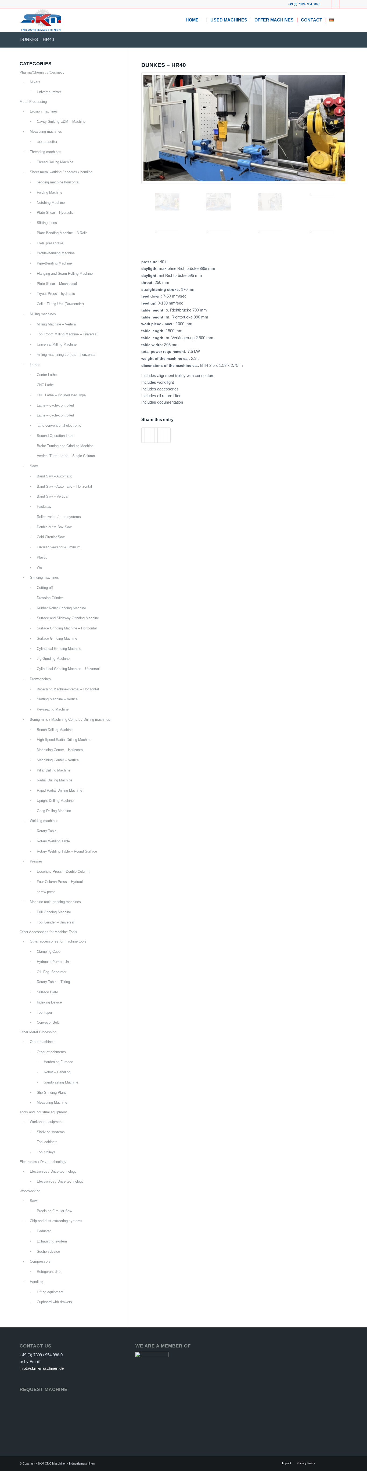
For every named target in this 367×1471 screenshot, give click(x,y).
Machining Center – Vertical (58, 760)
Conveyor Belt (48, 1022)
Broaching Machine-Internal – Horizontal (68, 689)
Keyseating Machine (53, 709)
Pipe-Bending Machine (54, 263)
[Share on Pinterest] (152, 435)
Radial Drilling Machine (54, 780)
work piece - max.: (158, 324)
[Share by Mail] (168, 435)
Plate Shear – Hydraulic (55, 213)
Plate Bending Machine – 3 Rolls (62, 233)
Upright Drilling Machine (55, 801)
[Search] (342, 20)
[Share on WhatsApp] (149, 435)
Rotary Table (46, 831)
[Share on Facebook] (143, 435)
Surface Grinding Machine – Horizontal (67, 628)
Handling (36, 1282)
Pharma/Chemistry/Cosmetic (42, 72)
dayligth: (150, 269)
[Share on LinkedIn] (155, 435)
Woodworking (30, 1191)
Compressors (40, 1261)
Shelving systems (51, 1132)
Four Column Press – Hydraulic (61, 882)
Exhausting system (52, 1241)
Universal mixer (49, 92)
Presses (36, 861)
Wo (39, 568)
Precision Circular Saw (54, 1211)
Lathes (35, 365)
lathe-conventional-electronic (59, 425)
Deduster (44, 1231)
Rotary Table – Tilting (53, 982)
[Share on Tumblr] (159, 435)
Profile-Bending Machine (56, 253)
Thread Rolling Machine (55, 162)
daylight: (150, 276)
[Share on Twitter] (146, 435)
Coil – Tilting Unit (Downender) (60, 304)
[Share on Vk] (162, 435)
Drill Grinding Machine (54, 912)
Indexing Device (49, 1002)
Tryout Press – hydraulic (56, 294)
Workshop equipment (46, 1122)
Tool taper (44, 1012)
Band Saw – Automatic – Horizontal (64, 486)
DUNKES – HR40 (37, 39)
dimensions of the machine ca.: (170, 366)
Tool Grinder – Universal (55, 922)
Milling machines (43, 314)
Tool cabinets (47, 1142)
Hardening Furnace (58, 1062)
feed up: (149, 303)
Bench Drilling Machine (55, 730)
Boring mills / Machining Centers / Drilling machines (70, 720)
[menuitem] (194, 20)
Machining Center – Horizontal (60, 750)
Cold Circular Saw (50, 537)
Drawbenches (40, 679)
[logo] (41, 20)
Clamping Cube (48, 952)
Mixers (35, 82)
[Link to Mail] (343, 4)
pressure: (150, 262)
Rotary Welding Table (53, 841)
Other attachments (51, 1052)
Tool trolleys (46, 1152)
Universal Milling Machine (57, 344)
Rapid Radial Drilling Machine (59, 790)
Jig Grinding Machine (53, 659)
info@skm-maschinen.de (42, 1368)
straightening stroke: (161, 290)
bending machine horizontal (58, 182)
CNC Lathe (45, 385)
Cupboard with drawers (54, 1302)
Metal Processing (33, 102)
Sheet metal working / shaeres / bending (61, 172)
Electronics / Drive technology (43, 1162)
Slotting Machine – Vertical (57, 699)
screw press (46, 892)
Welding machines (44, 821)
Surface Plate (47, 992)
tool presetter (47, 142)
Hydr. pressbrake (50, 243)
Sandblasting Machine (61, 1082)
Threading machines (45, 152)
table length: (153, 331)
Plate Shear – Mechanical (57, 284)
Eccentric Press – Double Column (63, 871)
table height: (153, 310)
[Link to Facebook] (327, 4)
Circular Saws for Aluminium (59, 547)
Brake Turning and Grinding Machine (65, 446)
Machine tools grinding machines (55, 902)
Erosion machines (44, 111)
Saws (34, 466)
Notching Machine (51, 203)
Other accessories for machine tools (58, 941)
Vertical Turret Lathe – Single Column (66, 456)
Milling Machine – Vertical (57, 324)
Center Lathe (47, 375)
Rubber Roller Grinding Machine (61, 608)
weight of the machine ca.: (166, 359)
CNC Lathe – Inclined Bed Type (61, 395)
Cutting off (45, 588)
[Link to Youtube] (335, 4)
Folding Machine (49, 192)
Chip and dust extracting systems (56, 1221)
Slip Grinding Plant (51, 1092)
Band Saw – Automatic (54, 476)
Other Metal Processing (38, 1032)
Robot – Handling (57, 1072)
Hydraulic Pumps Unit (54, 962)
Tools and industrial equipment (43, 1112)
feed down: (152, 296)
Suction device (48, 1251)
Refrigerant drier (49, 1272)
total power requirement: (164, 352)
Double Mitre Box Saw (54, 527)
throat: (148, 283)
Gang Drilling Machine (54, 811)
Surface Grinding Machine (57, 638)
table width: (152, 345)
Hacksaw (44, 507)
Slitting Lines (47, 223)
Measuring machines (46, 131)
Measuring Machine (52, 1102)
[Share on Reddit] (165, 435)
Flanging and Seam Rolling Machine (65, 273)
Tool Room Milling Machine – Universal (67, 334)
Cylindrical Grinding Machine (59, 649)
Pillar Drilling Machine (53, 770)
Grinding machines (44, 577)
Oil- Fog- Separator (51, 972)
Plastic (42, 557)
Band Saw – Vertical (52, 496)
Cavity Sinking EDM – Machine (61, 121)
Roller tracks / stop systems (59, 517)
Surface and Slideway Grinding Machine (68, 618)
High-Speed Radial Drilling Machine (64, 740)
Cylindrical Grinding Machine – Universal (68, 669)
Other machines (42, 1042)
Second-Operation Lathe (55, 436)
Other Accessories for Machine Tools (48, 932)
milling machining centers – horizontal (66, 355)
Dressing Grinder (50, 598)
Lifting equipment (50, 1292)
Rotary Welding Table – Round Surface (67, 851)
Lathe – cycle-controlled (55, 405)
